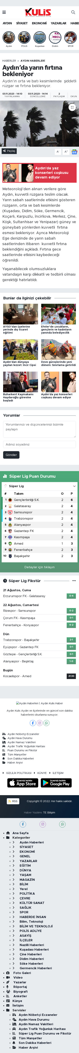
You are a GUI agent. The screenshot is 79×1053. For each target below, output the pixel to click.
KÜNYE (42, 773)
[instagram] (43, 824)
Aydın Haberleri (33, 61)
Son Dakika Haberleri (21, 758)
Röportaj (19, 986)
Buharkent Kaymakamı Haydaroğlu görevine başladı (18, 397)
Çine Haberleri (30, 954)
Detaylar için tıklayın (39, 567)
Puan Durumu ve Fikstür (22, 750)
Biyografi (20, 991)
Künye (17, 1001)
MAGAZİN (27, 879)
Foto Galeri (21, 973)
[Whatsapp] (46, 723)
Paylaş (11, 151)
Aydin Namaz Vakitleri (22, 742)
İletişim (18, 1005)
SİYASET (22, 23)
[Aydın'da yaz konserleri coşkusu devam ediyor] (58, 381)
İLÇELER (26, 940)
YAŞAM (25, 875)
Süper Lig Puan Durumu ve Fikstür (45, 1033)
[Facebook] (33, 723)
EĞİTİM (25, 865)
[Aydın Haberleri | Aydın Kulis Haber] (38, 12)
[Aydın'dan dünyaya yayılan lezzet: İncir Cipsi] (20, 349)
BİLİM (23, 884)
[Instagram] (40, 723)
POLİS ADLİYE (30, 930)
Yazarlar (19, 982)
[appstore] (23, 783)
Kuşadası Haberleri (34, 949)
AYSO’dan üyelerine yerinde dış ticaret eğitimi (16, 330)
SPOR (23, 912)
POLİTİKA (27, 893)
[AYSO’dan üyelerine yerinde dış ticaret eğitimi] (20, 313)
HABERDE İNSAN (32, 917)
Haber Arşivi (15, 762)
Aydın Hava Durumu (20, 738)
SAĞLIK (25, 907)
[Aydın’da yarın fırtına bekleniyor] (39, 124)
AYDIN (7, 23)
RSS (14, 801)
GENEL (24, 856)
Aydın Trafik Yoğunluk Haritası (26, 746)
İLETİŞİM (58, 773)
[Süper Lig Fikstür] (74, 580)
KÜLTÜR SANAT (31, 903)
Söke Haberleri (31, 963)
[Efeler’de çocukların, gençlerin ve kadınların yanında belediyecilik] (58, 313)
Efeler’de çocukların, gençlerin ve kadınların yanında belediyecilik (56, 330)
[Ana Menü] (4, 12)
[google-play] (56, 783)
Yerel (23, 889)
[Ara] (73, 12)
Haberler (9, 61)
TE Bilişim (49, 812)
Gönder (11, 454)
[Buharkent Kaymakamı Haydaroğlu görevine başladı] (20, 381)
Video (17, 977)
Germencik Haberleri (35, 968)
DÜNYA (25, 870)
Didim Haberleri (31, 958)
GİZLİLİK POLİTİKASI (18, 773)
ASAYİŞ (25, 935)
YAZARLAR (58, 23)
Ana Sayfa (20, 833)
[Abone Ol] (74, 151)
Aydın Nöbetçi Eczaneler (23, 734)
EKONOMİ (39, 23)
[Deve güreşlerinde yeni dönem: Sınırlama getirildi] (58, 349)
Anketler (19, 996)
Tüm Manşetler (17, 754)
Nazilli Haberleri (31, 945)
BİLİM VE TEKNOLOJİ (36, 926)
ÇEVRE (24, 898)
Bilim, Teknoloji (31, 921)
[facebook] (23, 824)
